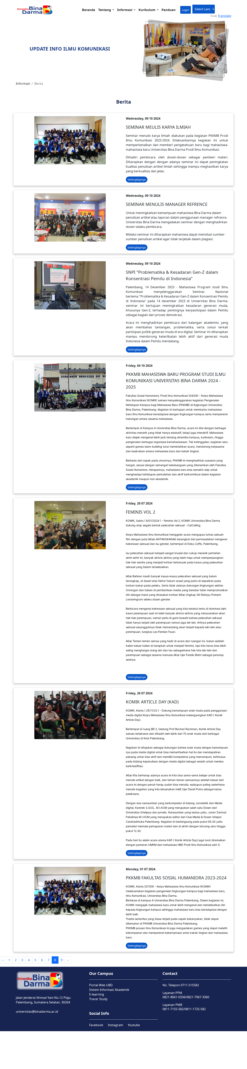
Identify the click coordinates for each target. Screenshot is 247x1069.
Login (185, 10)
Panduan (169, 10)
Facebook (96, 1025)
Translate (224, 16)
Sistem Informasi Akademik (109, 990)
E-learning (96, 994)
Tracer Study (98, 999)
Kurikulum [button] (147, 10)
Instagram (115, 1025)
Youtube (134, 1025)
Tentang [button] (105, 10)
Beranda (88, 10)
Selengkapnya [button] (137, 179)
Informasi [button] (125, 10)
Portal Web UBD (101, 985)
